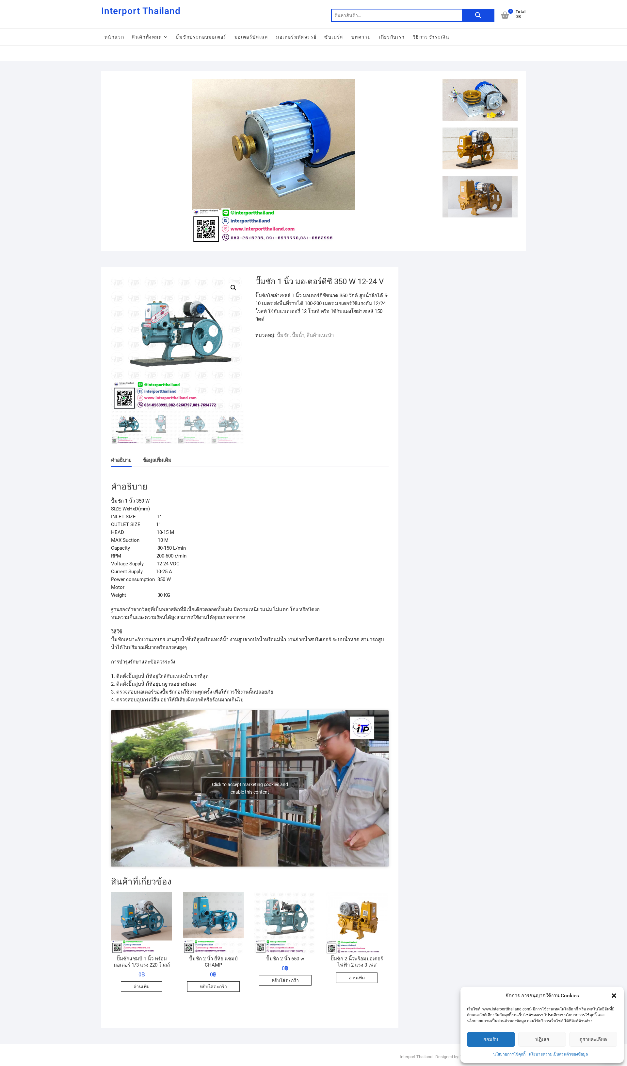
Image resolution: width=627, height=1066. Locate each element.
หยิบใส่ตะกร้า (213, 986)
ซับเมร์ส (333, 37)
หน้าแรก (114, 37)
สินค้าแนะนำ (320, 335)
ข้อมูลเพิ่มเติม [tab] (157, 460)
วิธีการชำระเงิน (431, 37)
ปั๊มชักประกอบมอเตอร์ (201, 37)
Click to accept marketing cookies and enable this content (250, 788)
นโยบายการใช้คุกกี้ (509, 1054)
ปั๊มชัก (283, 335)
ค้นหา (478, 15)
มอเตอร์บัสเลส (251, 37)
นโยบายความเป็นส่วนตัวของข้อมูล (558, 1054)
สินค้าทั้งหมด (147, 37)
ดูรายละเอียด (593, 1039)
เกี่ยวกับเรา (392, 37)
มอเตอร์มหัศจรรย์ (296, 37)
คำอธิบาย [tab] (121, 460)
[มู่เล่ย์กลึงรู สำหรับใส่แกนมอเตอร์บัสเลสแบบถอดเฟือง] (273, 83)
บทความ (361, 37)
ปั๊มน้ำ (298, 335)
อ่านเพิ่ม (142, 986)
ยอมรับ (490, 1039)
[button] (614, 995)
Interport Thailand (141, 11)
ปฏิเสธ (542, 1039)
